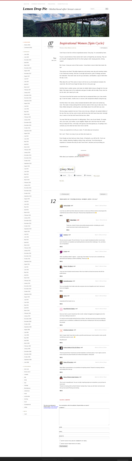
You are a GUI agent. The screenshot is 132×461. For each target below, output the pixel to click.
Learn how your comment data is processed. (51, 407)
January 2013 (27, 217)
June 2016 (26, 108)
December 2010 (27, 286)
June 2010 (26, 302)
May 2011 (26, 272)
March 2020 (26, 65)
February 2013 (27, 215)
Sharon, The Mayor (68, 266)
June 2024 (26, 57)
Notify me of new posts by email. (71, 443)
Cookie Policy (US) (63, 3)
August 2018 (27, 70)
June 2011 (26, 269)
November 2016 (27, 97)
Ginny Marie (68, 48)
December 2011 (27, 253)
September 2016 (27, 100)
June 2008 (26, 362)
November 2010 (27, 288)
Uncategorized (27, 404)
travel (25, 401)
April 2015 (26, 144)
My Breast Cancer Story (38, 3)
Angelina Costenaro (68, 330)
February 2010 (27, 313)
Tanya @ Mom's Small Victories (71, 377)
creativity (26, 374)
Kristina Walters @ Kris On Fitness (71, 347)
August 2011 (27, 264)
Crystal (65, 251)
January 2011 (27, 283)
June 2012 (26, 236)
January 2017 (27, 92)
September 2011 (27, 261)
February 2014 (27, 182)
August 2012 (27, 231)
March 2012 (26, 245)
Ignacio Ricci (71, 459)
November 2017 (27, 73)
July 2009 (26, 332)
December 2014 (27, 155)
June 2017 (26, 81)
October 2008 (27, 356)
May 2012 (26, 239)
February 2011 (27, 280)
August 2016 (27, 103)
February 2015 (27, 149)
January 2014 (27, 185)
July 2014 (26, 168)
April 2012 (26, 242)
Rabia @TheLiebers (68, 362)
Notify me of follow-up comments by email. (74, 440)
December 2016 (27, 95)
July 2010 (26, 299)
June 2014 (26, 171)
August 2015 (27, 133)
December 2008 (27, 351)
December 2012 (27, 220)
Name (60, 427)
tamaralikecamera (67, 281)
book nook (26, 369)
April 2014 (26, 177)
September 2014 (27, 163)
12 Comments (104, 48)
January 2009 (27, 348)
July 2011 (26, 266)
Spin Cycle (54, 60)
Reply (61, 215)
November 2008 (27, 354)
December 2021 (27, 59)
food (25, 382)
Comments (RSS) (28, 47)
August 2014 (27, 166)
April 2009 (26, 340)
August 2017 (27, 76)
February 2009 (27, 346)
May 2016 (26, 111)
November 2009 (27, 321)
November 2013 (27, 190)
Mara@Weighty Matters (69, 308)
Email (60, 431)
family (25, 379)
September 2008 (27, 359)
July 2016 (26, 106)
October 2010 (27, 291)
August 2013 (27, 198)
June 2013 (26, 204)
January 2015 (27, 152)
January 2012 (27, 250)
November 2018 (27, 68)
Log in (25, 414)
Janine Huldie (66, 205)
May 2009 (26, 337)
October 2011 (27, 258)
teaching (26, 399)
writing (74, 48)
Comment (62, 407)
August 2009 (27, 329)
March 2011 (26, 277)
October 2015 (27, 127)
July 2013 (26, 201)
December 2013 (27, 187)
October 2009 (27, 324)
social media (27, 396)
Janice (65, 295)
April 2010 (26, 307)
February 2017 (27, 89)
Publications (51, 3)
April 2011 (26, 275)
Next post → (103, 194)
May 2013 (26, 206)
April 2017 (26, 84)
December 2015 (27, 122)
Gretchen (65, 234)
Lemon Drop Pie (35, 9)
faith (25, 377)
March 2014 (26, 179)
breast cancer (27, 371)
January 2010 (27, 316)
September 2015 (27, 130)
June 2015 (26, 138)
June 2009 (26, 335)
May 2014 (26, 174)
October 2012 (27, 226)
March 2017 (26, 87)
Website (61, 436)
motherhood (26, 390)
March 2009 (26, 343)
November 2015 (27, 125)
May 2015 (26, 141)
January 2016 (27, 119)
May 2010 (26, 305)
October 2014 (27, 160)
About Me (26, 3)
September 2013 (27, 196)
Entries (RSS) (27, 44)
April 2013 (26, 209)
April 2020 (26, 62)
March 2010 (26, 310)
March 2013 (26, 212)
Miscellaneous (27, 388)
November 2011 (27, 256)
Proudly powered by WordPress (49, 459)
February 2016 (27, 117)
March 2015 (26, 147)
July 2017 (26, 78)
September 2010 (27, 294)
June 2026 (26, 54)
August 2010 (27, 296)
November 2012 (27, 223)
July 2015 (26, 136)
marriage (26, 385)
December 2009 (27, 318)
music (25, 393)
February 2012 (27, 247)
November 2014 (27, 157)
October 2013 (27, 193)
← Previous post (65, 194)
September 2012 (27, 228)
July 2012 (26, 234)
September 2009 (27, 326)
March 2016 (26, 114)
